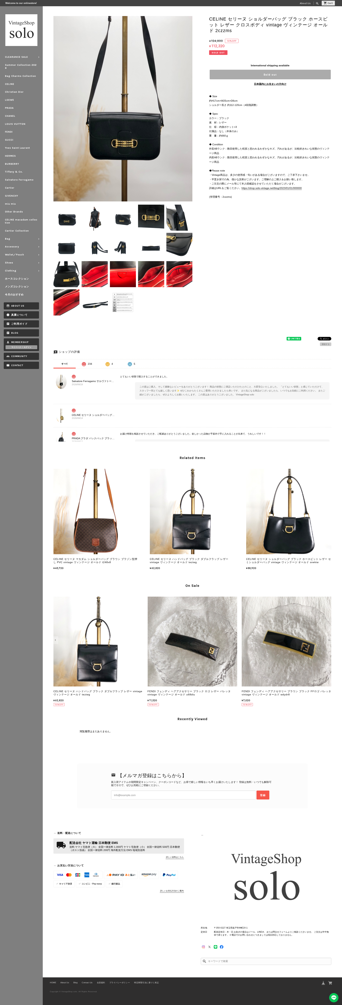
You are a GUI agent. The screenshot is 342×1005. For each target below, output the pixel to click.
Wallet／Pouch (14, 254)
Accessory (12, 246)
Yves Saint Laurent (17, 147)
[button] (55, 640)
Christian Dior (14, 91)
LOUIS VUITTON (15, 123)
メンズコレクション (17, 286)
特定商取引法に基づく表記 (146, 982)
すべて (64, 364)
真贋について (19, 315)
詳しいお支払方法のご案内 (172, 891)
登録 (263, 795)
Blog (14, 333)
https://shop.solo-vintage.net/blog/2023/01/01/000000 (272, 188)
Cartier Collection (17, 230)
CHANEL (10, 115)
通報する (326, 344)
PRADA (9, 107)
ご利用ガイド (19, 323)
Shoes (9, 262)
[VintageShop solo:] (266, 878)
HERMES (10, 155)
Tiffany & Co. (14, 171)
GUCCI (9, 139)
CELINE (9, 84)
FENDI (9, 131)
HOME (53, 982)
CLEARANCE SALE (16, 56)
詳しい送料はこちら (175, 857)
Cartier (9, 187)
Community (19, 356)
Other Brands (14, 211)
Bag (7, 238)
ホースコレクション (17, 278)
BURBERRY (12, 163)
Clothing (10, 270)
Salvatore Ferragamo (19, 179)
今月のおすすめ (14, 294)
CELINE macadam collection (21, 221)
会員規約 (101, 982)
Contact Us (87, 982)
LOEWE (9, 99)
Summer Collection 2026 (21, 66)
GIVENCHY (11, 195)
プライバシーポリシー (119, 982)
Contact (17, 365)
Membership (20, 342)
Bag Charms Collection (20, 76)
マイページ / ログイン (21, 347)
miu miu (10, 203)
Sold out (270, 74)
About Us (305, 3)
